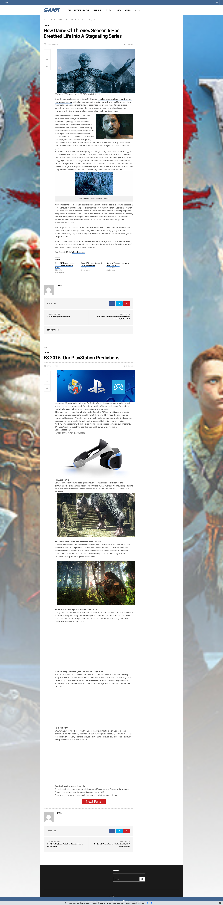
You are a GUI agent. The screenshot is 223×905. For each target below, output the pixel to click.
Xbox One (97, 10)
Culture (107, 10)
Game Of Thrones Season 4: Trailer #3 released (91, 264)
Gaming (46, 352)
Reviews (128, 10)
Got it (149, 903)
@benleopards (78, 252)
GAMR (49, 44)
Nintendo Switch (81, 10)
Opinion (46, 25)
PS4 (69, 10)
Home (6, 2)
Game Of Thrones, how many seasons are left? (118, 264)
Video (137, 10)
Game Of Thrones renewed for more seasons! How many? (65, 265)
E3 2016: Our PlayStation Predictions (58, 317)
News (119, 10)
